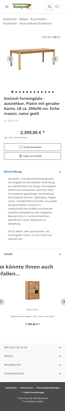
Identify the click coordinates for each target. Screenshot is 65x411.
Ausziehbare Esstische (36, 23)
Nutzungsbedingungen (48, 387)
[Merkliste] (57, 6)
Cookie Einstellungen (33, 392)
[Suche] (49, 6)
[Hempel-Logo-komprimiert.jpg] (22, 6)
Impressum (11, 387)
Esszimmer (38, 19)
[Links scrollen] (10, 59)
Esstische (10, 23)
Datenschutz (26, 387)
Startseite (10, 19)
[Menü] (6, 6)
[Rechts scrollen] (55, 59)
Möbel (24, 19)
